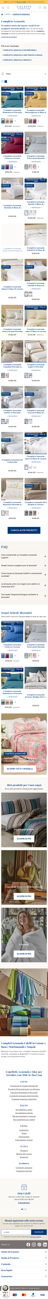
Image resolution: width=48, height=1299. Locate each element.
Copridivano (24, 1137)
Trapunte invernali (24, 1171)
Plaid (24, 1133)
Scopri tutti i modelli (20, 769)
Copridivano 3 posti (24, 1140)
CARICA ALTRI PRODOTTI (24, 530)
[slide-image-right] (20, 97)
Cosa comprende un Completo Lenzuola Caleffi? (19, 556)
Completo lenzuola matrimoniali (23, 1096)
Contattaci (24, 1203)
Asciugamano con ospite (24, 1120)
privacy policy (36, 1237)
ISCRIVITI (39, 1232)
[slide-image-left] (4, 97)
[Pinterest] (39, 1244)
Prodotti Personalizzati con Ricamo (24, 1089)
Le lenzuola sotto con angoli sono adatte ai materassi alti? (20, 585)
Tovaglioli (24, 1157)
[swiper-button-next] (15, 121)
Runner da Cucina (24, 1154)
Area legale (6, 1270)
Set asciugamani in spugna (24, 1116)
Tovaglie (24, 1151)
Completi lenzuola (24, 1168)
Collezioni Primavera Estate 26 (24, 1086)
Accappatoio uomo (24, 1110)
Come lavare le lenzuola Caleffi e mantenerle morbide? (21, 574)
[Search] (8, 7)
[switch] (5, 1295)
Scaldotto (23, 1130)
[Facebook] (28, 1244)
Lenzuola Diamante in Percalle (24, 1093)
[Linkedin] (45, 1244)
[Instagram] (34, 1244)
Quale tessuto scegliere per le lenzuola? (19, 565)
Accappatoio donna (23, 1113)
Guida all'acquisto (10, 1252)
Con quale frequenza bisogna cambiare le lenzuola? (19, 595)
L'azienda (5, 1264)
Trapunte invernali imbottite (24, 1099)
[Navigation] (3, 7)
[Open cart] (45, 7)
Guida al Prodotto (10, 1258)
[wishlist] (40, 7)
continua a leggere (9, 37)
